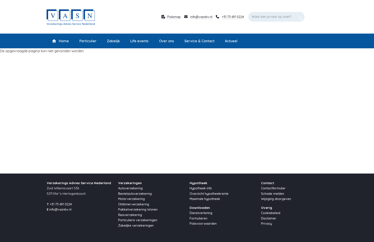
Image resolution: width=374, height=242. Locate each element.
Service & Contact (199, 41)
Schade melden (272, 194)
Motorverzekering (131, 199)
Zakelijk (113, 41)
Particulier (88, 41)
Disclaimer (268, 218)
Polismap (174, 17)
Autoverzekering (130, 188)
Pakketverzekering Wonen (138, 209)
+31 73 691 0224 (233, 17)
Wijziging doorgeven (276, 199)
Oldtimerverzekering (133, 204)
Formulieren (198, 218)
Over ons (166, 41)
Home (63, 41)
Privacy (266, 224)
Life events (139, 41)
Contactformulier (273, 188)
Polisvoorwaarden (203, 224)
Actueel (231, 41)
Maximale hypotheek (205, 199)
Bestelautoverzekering (135, 194)
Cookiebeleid (270, 213)
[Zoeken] (300, 16)
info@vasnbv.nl (201, 17)
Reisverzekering (130, 215)
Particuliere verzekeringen (137, 220)
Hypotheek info (201, 188)
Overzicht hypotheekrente (209, 194)
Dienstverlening (201, 213)
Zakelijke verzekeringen (136, 225)
